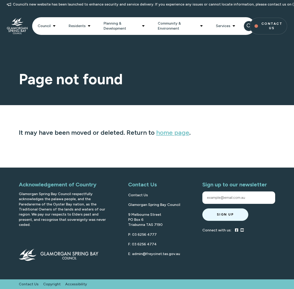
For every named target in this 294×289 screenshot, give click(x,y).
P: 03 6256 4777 (142, 234)
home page (172, 132)
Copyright (52, 284)
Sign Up (225, 214)
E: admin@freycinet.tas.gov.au (154, 254)
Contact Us (138, 195)
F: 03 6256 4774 (142, 244)
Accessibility (76, 284)
